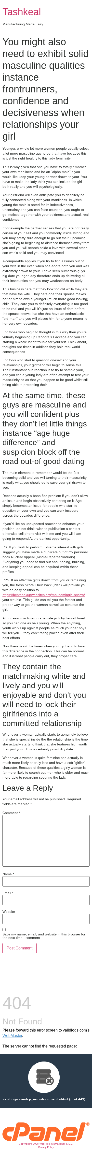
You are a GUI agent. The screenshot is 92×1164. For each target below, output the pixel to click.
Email (7, 893)
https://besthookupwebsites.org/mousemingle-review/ (43, 595)
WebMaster (12, 1035)
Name (8, 874)
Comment (11, 813)
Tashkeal (21, 11)
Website (8, 911)
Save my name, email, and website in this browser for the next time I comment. (43, 935)
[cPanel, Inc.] (46, 1140)
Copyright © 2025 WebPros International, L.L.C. (46, 1143)
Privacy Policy (46, 1147)
